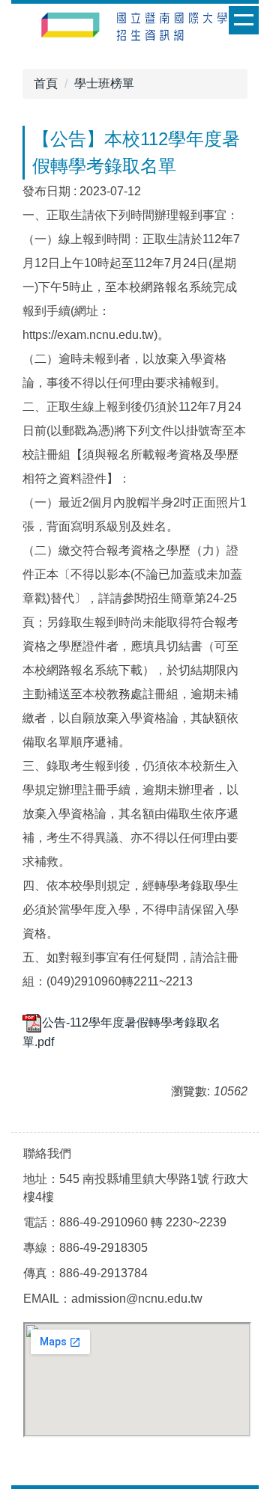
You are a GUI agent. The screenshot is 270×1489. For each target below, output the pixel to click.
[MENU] (244, 20)
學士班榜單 (104, 83)
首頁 (46, 83)
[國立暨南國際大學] (135, 28)
